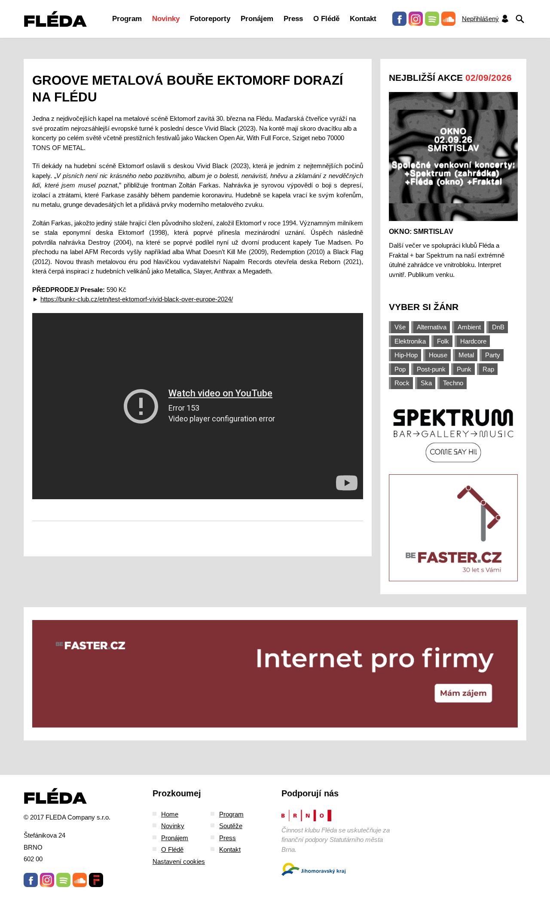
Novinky (166, 19)
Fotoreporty (210, 19)
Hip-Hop (406, 355)
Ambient (469, 327)
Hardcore (473, 341)
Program (127, 19)
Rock (401, 383)
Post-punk (431, 369)
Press (293, 19)
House (438, 355)
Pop (400, 369)
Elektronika (410, 341)
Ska (426, 383)
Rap (488, 369)
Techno (453, 383)
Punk (464, 369)
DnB (498, 327)
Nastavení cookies (179, 861)
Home (169, 814)
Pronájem (257, 19)
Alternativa (431, 327)
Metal (466, 355)
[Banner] (453, 435)
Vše (400, 327)
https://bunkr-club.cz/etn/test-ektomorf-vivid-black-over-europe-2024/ (136, 299)
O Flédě (326, 19)
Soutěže (230, 825)
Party (492, 355)
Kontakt (363, 19)
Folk (443, 341)
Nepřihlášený (480, 18)
